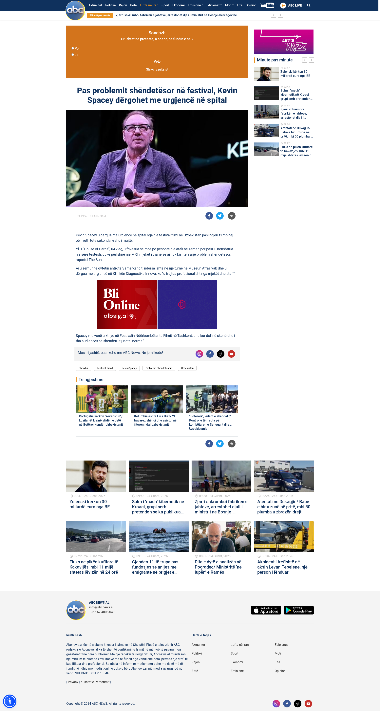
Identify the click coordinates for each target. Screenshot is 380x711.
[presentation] (305, 60)
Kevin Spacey (129, 368)
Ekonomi (178, 5)
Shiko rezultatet (157, 69)
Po (77, 48)
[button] (9, 701)
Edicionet (212, 5)
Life (239, 5)
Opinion (251, 5)
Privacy (73, 682)
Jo (76, 55)
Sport (165, 5)
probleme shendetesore (158, 368)
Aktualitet (95, 5)
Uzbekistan (187, 368)
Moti (228, 5)
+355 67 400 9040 (102, 612)
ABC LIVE (295, 5)
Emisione (194, 5)
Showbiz (83, 368)
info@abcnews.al (101, 607)
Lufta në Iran (149, 5)
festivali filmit (105, 368)
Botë (133, 5)
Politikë (110, 5)
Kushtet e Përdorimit (95, 682)
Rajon (123, 5)
